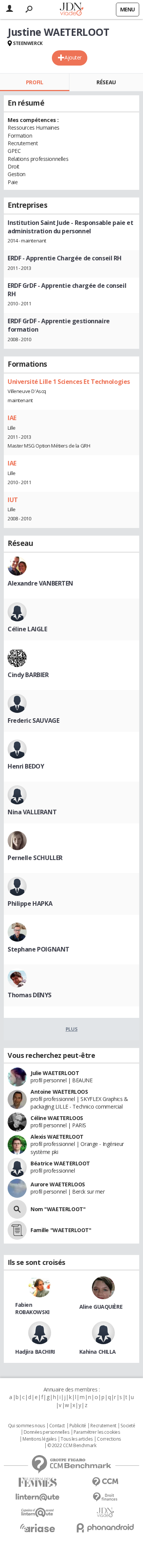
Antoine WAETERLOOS (59, 1091)
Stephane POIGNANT (38, 949)
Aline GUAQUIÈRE (101, 1306)
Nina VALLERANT (32, 812)
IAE (12, 418)
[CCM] (106, 1482)
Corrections (109, 1439)
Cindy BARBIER (28, 675)
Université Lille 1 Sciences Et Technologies (69, 381)
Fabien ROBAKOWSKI (32, 1308)
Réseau (106, 82)
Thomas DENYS (29, 995)
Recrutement (103, 1425)
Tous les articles (77, 1439)
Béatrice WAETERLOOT (60, 1163)
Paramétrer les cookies (97, 1432)
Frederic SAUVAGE (33, 720)
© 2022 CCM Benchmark (71, 1445)
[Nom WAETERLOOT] (17, 1209)
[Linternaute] (38, 1497)
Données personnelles (46, 1432)
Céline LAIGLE (27, 629)
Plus (71, 1028)
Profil (34, 82)
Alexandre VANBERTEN (40, 583)
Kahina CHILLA (97, 1351)
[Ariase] (38, 1528)
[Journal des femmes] (38, 1482)
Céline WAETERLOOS (57, 1118)
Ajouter (73, 57)
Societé (128, 1425)
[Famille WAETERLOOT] (17, 1230)
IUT (13, 500)
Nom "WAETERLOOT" (58, 1209)
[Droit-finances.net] (106, 1497)
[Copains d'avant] (38, 1512)
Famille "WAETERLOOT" (61, 1230)
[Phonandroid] (106, 1528)
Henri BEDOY (26, 766)
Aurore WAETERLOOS (58, 1184)
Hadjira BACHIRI (35, 1351)
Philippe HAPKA (30, 903)
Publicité (77, 1425)
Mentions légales (39, 1439)
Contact (57, 1425)
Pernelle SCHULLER (35, 858)
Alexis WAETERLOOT (57, 1136)
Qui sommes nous (26, 1425)
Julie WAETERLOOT (55, 1073)
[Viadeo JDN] (106, 1512)
